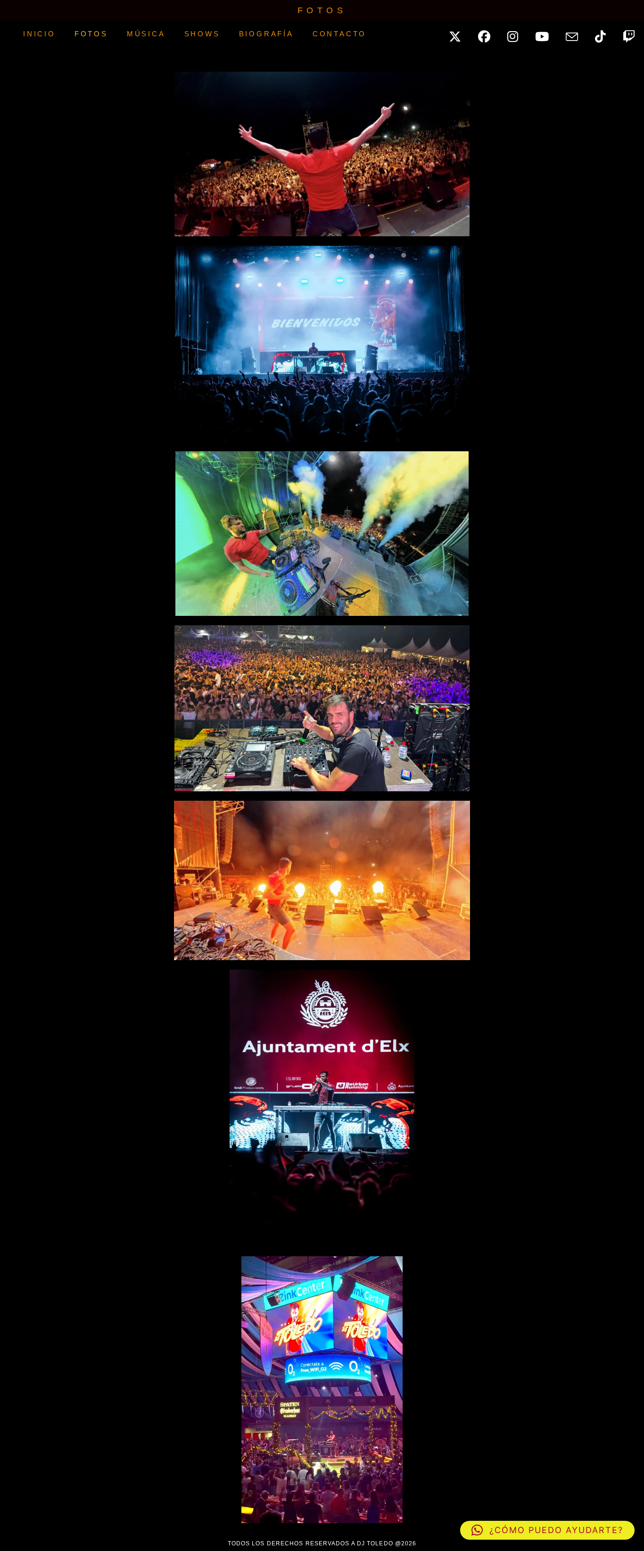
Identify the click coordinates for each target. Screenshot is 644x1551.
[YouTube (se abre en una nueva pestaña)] (547, 34)
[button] (547, 1530)
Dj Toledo (2, 33)
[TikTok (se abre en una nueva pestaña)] (606, 34)
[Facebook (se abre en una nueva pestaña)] (489, 34)
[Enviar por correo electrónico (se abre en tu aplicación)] (577, 34)
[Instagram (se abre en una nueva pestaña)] (518, 34)
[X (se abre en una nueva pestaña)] (460, 34)
